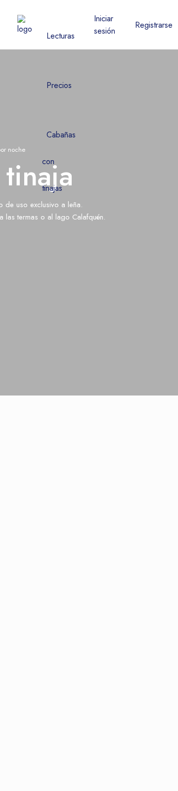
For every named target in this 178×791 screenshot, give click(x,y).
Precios (59, 85)
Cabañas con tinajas (59, 161)
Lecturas (60, 36)
